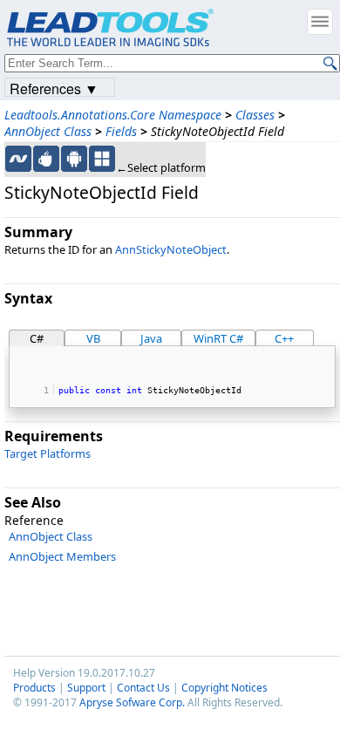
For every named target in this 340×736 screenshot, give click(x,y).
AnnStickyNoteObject (171, 249)
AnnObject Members (62, 556)
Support (86, 687)
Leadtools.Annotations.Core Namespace (112, 114)
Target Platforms (47, 453)
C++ (284, 338)
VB (93, 338)
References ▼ (54, 87)
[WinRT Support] (102, 159)
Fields (121, 131)
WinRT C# (218, 338)
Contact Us (143, 687)
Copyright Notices (224, 687)
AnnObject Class (48, 131)
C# (37, 338)
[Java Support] (46, 159)
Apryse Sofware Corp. (132, 702)
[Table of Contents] (320, 22)
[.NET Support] (18, 159)
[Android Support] (74, 159)
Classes (255, 114)
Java (151, 338)
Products (34, 687)
